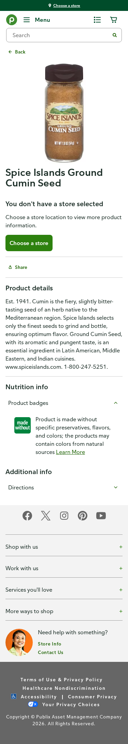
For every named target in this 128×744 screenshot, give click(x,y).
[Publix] (11, 21)
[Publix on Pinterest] (82, 519)
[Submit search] (114, 35)
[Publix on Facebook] (27, 519)
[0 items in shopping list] (97, 20)
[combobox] (60, 35)
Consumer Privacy (92, 696)
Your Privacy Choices (70, 704)
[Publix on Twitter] (45, 519)
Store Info (49, 644)
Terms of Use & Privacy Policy (61, 679)
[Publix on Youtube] (101, 519)
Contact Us (50, 652)
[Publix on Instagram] (64, 519)
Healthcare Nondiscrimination (64, 688)
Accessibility (38, 696)
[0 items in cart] (113, 20)
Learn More (70, 452)
